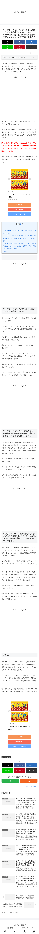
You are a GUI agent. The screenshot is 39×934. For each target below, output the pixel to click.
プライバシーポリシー (28, 928)
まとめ (5, 251)
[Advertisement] (19, 98)
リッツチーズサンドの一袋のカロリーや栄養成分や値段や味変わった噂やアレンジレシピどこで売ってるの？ (19, 238)
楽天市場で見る (19, 209)
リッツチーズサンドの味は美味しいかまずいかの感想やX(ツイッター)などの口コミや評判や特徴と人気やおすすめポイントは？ (19, 246)
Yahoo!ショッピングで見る (20, 214)
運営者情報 (10, 928)
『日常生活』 (7, 757)
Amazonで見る (19, 204)
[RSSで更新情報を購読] (28, 781)
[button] (31, 47)
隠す (21, 224)
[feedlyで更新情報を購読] (10, 781)
